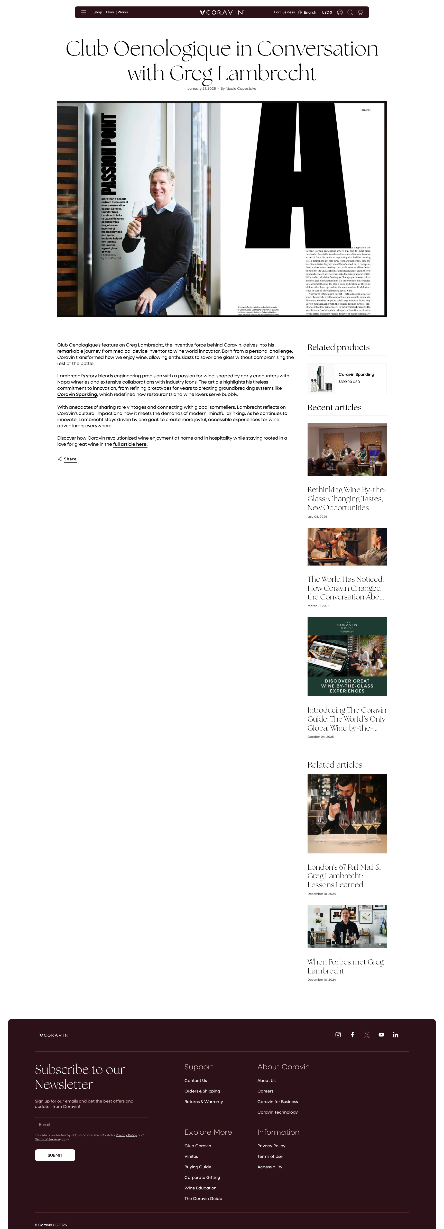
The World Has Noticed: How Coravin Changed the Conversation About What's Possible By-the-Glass (347, 588)
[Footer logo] (54, 1035)
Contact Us (195, 1080)
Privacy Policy (126, 1135)
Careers (265, 1091)
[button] (350, 12)
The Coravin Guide (203, 1198)
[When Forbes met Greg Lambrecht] (347, 926)
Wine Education (200, 1187)
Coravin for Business (277, 1101)
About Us (266, 1080)
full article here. (130, 444)
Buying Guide (197, 1166)
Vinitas (191, 1156)
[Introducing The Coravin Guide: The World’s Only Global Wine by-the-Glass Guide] (347, 656)
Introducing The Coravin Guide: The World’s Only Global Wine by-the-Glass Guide (347, 719)
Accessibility (269, 1166)
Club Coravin (197, 1145)
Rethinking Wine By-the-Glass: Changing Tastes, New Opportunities (347, 498)
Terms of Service (47, 1139)
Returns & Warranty (203, 1101)
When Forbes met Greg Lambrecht (346, 967)
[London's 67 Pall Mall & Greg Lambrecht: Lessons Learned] (347, 813)
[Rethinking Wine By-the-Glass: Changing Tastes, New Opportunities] (347, 449)
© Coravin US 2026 (50, 1224)
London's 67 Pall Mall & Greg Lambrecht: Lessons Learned (345, 876)
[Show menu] (84, 12)
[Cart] (360, 12)
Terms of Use (270, 1156)
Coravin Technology (277, 1112)
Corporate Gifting (202, 1177)
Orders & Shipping (202, 1091)
